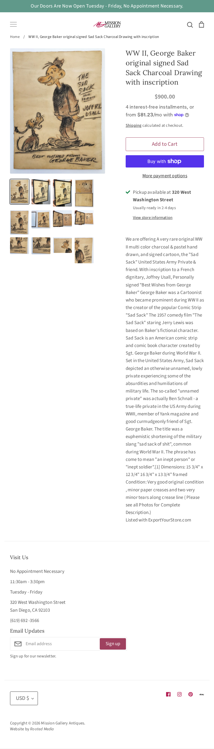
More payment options (164, 176)
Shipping (134, 125)
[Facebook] (168, 694)
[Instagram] (179, 694)
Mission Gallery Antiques (62, 723)
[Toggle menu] (13, 24)
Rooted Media (42, 729)
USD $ (22, 698)
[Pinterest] (190, 694)
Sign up (113, 643)
